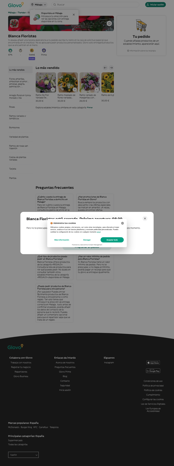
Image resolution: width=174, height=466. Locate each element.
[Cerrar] (145, 218)
